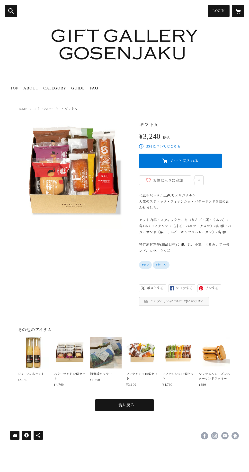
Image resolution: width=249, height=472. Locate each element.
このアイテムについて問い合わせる (177, 301)
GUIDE (78, 88)
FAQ (94, 88)
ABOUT (30, 88)
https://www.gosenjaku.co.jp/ (235, 435)
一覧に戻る (124, 405)
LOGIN (219, 11)
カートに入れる (184, 161)
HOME (22, 109)
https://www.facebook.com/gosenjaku (204, 435)
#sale (145, 265)
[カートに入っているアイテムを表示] (238, 11)
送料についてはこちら (162, 146)
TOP (14, 88)
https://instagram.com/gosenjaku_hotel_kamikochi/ (214, 435)
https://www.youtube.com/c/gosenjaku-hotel (225, 435)
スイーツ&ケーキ (46, 109)
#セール (161, 265)
